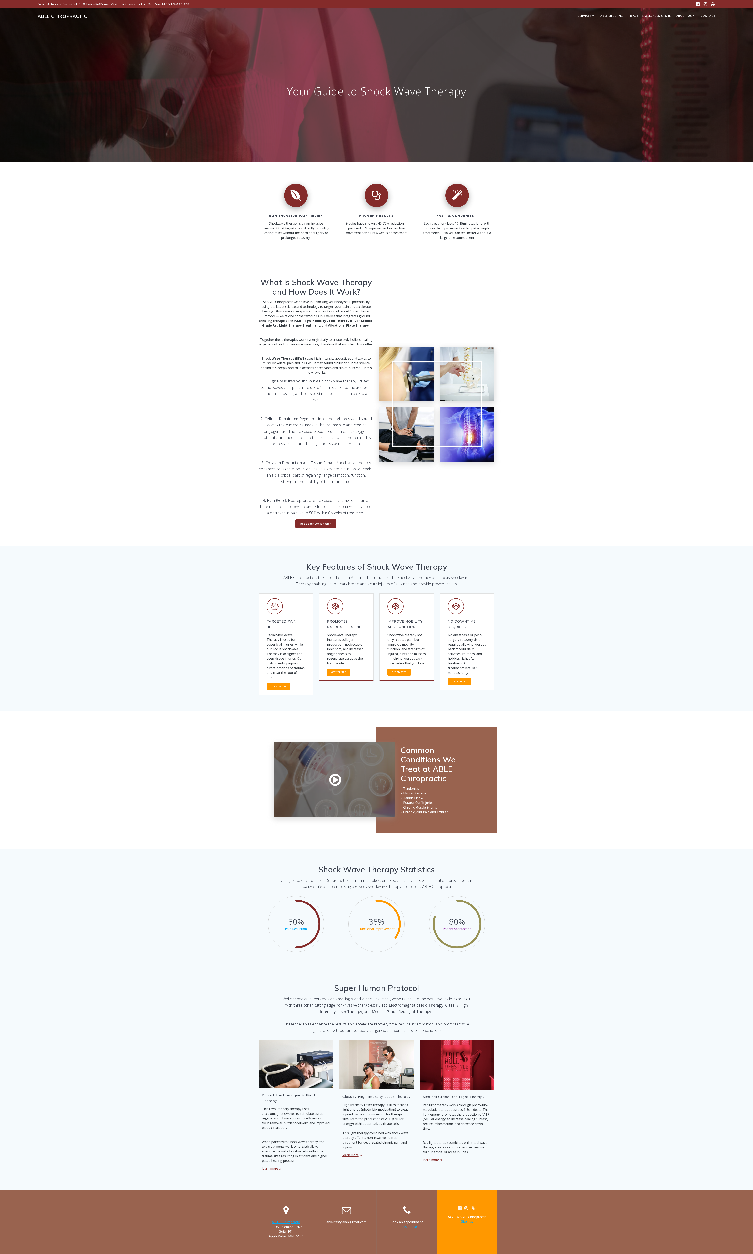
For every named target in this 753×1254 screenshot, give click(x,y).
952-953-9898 (407, 1227)
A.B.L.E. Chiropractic (286, 1222)
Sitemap (467, 1221)
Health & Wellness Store (650, 16)
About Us (684, 16)
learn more (270, 1168)
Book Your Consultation (315, 523)
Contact (708, 16)
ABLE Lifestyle (612, 16)
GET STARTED (278, 686)
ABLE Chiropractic (62, 16)
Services (585, 16)
